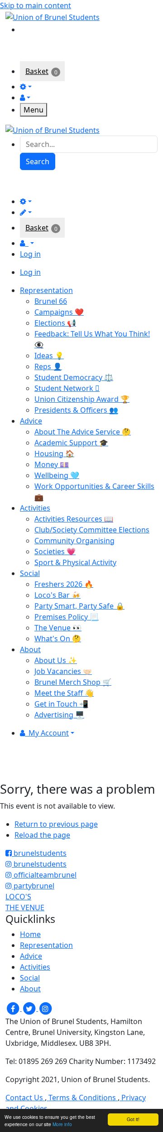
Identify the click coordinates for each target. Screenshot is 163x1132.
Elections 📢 (55, 323)
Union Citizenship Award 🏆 (81, 399)
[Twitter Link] (30, 1008)
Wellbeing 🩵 (56, 475)
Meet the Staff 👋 (64, 693)
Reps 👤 (48, 366)
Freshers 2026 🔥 (63, 584)
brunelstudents (39, 853)
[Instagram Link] (45, 1008)
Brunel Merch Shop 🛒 (72, 682)
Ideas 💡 (49, 356)
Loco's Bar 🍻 (57, 595)
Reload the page (42, 835)
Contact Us (25, 1098)
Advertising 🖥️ (59, 715)
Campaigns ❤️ (59, 312)
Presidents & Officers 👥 (76, 410)
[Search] (26, 29)
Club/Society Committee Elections (91, 530)
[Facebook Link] (13, 1008)
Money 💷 (51, 464)
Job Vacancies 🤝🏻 (63, 671)
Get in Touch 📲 (61, 704)
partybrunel (33, 886)
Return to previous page (56, 824)
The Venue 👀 (58, 628)
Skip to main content (35, 5)
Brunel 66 (50, 301)
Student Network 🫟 (67, 388)
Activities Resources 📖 (73, 519)
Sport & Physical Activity (75, 562)
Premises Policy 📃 (66, 617)
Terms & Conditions (82, 1098)
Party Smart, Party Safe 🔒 (79, 606)
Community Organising (74, 541)
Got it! (133, 1119)
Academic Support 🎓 (71, 443)
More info (62, 1124)
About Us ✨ (55, 660)
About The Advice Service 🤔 (82, 432)
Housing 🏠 (54, 454)
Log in (30, 254)
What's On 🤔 (57, 639)
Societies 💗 (55, 551)
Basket (36, 71)
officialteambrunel (44, 875)
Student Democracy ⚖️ (73, 377)
